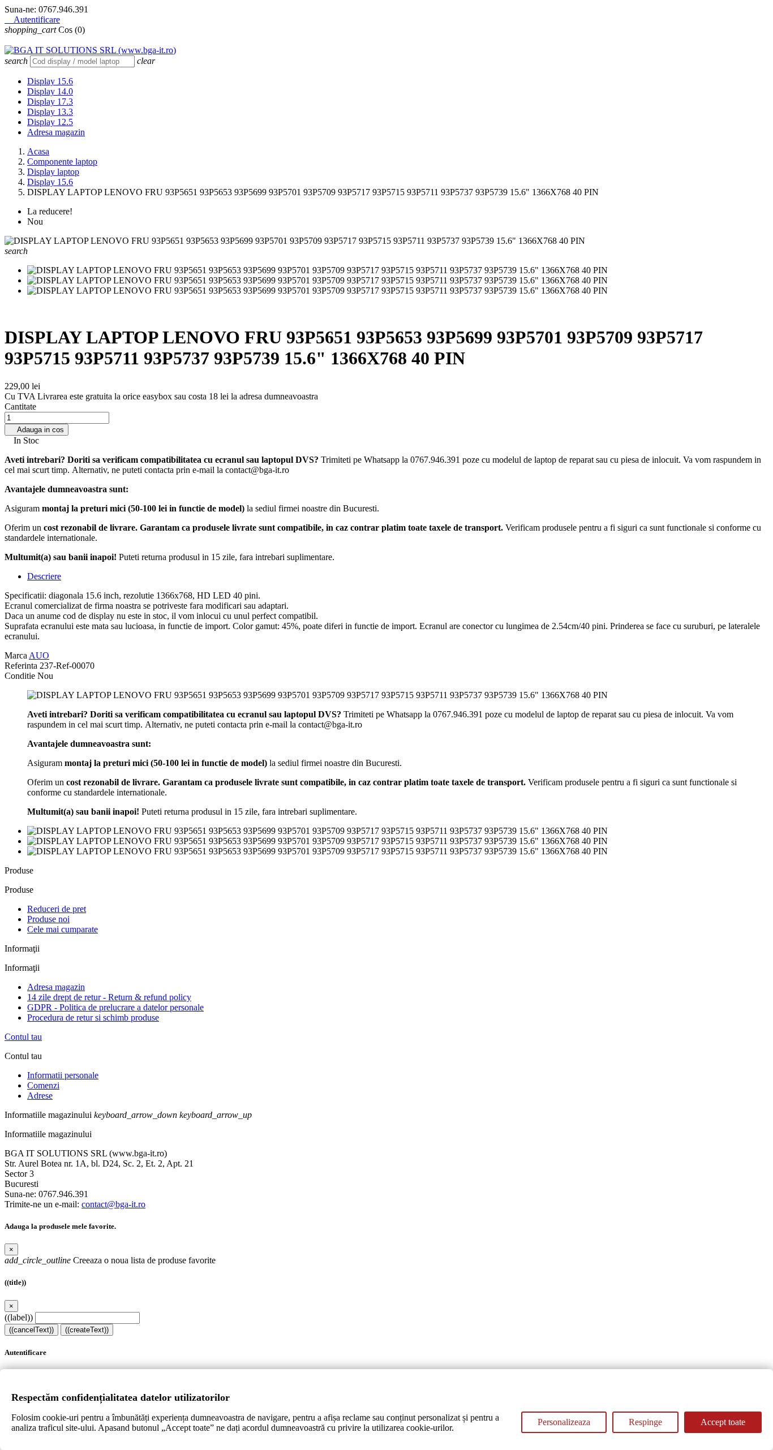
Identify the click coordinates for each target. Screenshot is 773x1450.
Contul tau (23, 1037)
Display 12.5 (50, 122)
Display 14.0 (50, 91)
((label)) (19, 1317)
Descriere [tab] (44, 576)
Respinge (645, 1422)
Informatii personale (62, 1075)
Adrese (40, 1095)
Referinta (22, 665)
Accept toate (723, 1422)
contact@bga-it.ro (113, 1204)
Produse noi (48, 919)
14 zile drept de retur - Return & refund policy (109, 997)
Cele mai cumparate (62, 929)
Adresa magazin (56, 132)
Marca (16, 655)
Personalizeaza (564, 1422)
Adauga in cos (36, 429)
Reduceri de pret (56, 909)
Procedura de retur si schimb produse (93, 1017)
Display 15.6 (50, 81)
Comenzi (43, 1085)
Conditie (21, 676)
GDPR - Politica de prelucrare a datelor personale (115, 1007)
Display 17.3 (50, 101)
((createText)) (87, 1330)
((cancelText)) (31, 1330)
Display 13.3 (50, 112)
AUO (39, 655)
